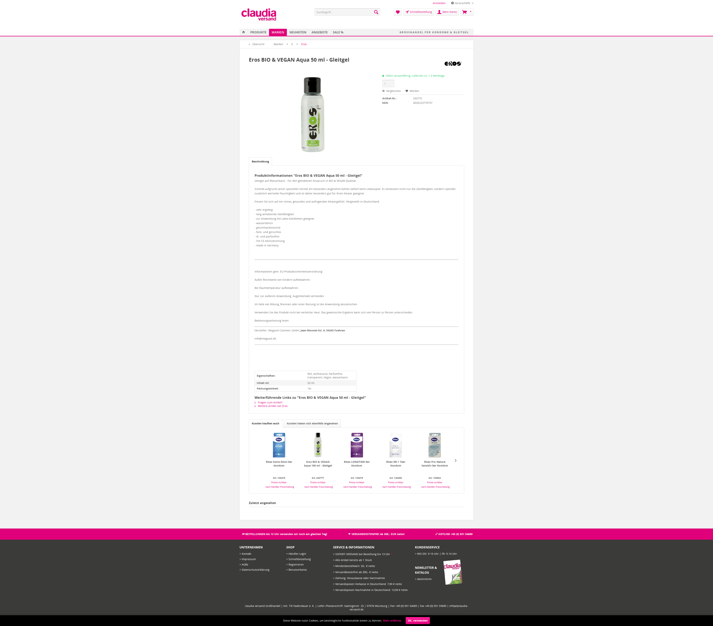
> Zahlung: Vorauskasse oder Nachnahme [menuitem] (359, 578)
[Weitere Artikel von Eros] (453, 63)
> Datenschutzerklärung (254, 569)
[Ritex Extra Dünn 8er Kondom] (279, 445)
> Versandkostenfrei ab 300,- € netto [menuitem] (355, 572)
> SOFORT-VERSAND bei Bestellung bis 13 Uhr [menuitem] (362, 554)
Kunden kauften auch (265, 423)
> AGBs (244, 564)
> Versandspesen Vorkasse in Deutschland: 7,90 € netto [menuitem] (367, 584)
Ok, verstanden (418, 620)
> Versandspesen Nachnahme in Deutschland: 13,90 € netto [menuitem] (370, 590)
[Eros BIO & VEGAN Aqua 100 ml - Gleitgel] (317, 445)
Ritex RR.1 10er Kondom (395, 463)
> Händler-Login (296, 553)
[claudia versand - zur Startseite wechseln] (258, 14)
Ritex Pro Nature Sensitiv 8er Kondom (434, 463)
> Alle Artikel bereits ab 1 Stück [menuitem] (352, 560)
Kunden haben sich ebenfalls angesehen (312, 423)
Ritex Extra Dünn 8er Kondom (279, 463)
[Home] (244, 32)
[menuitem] (439, 3)
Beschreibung (260, 161)
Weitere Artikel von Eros (272, 406)
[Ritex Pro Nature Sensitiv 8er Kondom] (434, 445)
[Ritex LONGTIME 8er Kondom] (356, 445)
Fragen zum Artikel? (269, 402)
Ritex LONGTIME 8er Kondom (357, 463)
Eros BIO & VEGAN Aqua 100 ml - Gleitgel (318, 463)
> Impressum (248, 559)
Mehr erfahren (392, 620)
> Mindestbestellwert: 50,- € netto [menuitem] (354, 566)
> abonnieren (423, 579)
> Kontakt (245, 553)
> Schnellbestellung (298, 559)
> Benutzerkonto (296, 569)
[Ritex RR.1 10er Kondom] (395, 445)
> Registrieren (295, 564)
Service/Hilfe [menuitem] (462, 3)
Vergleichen (393, 91)
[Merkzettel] (398, 12)
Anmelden (439, 3)
